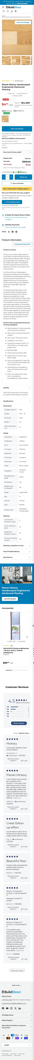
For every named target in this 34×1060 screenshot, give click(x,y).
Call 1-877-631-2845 (10, 599)
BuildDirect (8, 1051)
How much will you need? (12, 152)
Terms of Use (13, 1053)
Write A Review (19, 723)
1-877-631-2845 (7, 1000)
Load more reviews (17, 970)
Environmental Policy (7, 1055)
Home (3, 15)
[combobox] (22, 733)
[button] (16, 11)
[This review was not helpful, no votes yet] (25, 760)
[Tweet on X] (9, 232)
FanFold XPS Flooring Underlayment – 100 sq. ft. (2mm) (16, 650)
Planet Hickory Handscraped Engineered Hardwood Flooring (16, 17)
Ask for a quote (23, 189)
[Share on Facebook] (12, 232)
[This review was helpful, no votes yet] (21, 760)
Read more (17, 798)
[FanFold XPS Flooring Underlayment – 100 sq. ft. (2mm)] (16, 626)
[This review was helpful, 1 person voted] (22, 959)
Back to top (16, 985)
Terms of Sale (21, 1053)
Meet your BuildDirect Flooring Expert (13, 138)
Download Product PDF (22, 244)
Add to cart (23, 177)
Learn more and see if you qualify (15, 227)
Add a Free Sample (23, 22)
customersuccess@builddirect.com (14, 1003)
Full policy (4, 147)
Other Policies (17, 1055)
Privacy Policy (5, 1053)
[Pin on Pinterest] (16, 232)
